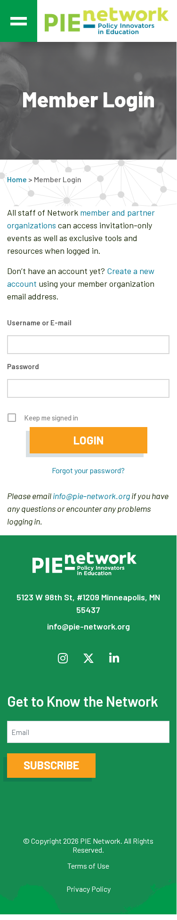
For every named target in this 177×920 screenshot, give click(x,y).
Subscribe (51, 765)
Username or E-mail (39, 322)
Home (17, 179)
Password (23, 366)
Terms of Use (88, 865)
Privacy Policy (88, 888)
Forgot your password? (88, 470)
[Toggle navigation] (18, 21)
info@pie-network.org (91, 496)
